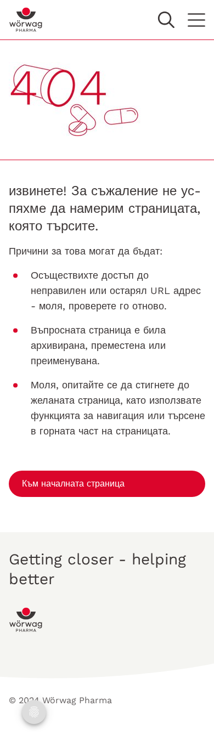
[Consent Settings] (34, 712)
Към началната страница (73, 483)
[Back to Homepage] (26, 20)
